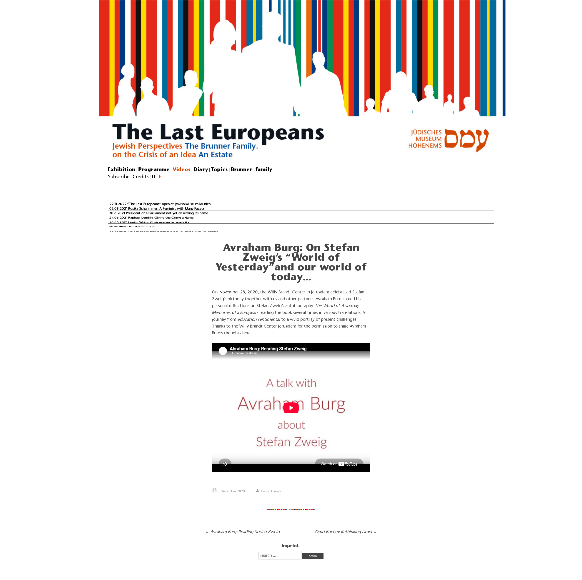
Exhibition (121, 169)
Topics (219, 169)
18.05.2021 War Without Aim (132, 226)
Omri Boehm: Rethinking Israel (346, 531)
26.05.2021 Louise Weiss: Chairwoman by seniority (149, 222)
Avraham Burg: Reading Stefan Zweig (242, 531)
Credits (141, 177)
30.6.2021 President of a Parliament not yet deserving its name (158, 213)
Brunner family (251, 169)
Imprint (290, 545)
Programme (154, 169)
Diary (200, 169)
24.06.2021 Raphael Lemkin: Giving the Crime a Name (151, 217)
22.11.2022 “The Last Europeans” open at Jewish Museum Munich (160, 204)
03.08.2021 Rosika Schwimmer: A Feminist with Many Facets (157, 208)
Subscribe (119, 177)
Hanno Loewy (271, 491)
